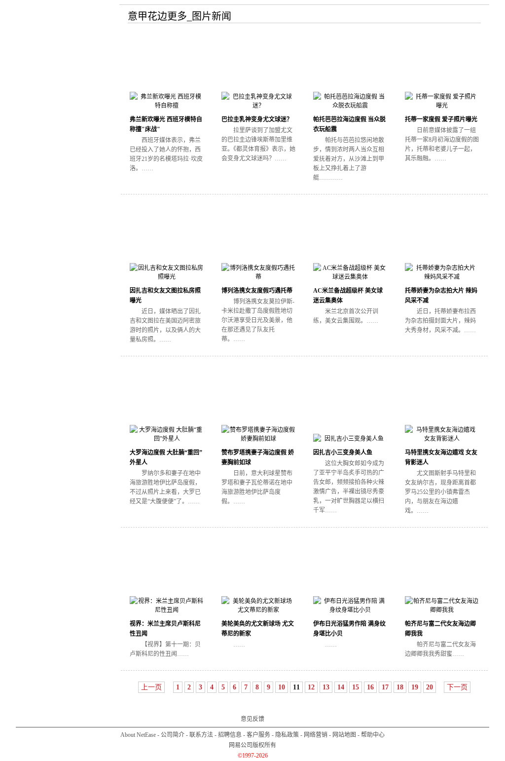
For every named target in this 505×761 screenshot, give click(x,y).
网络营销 (315, 734)
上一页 (151, 687)
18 (400, 687)
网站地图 (344, 734)
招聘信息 (230, 734)
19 (414, 687)
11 (296, 687)
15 (355, 687)
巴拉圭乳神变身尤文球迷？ (256, 119)
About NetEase (138, 734)
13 (326, 687)
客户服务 (258, 734)
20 (429, 687)
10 (281, 687)
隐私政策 (287, 734)
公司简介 (172, 734)
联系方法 (201, 734)
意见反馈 (252, 719)
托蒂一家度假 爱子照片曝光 (441, 119)
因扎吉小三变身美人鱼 (342, 452)
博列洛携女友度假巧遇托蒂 (256, 290)
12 (311, 687)
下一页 (457, 687)
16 (370, 687)
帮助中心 (373, 734)
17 (385, 687)
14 (340, 687)
